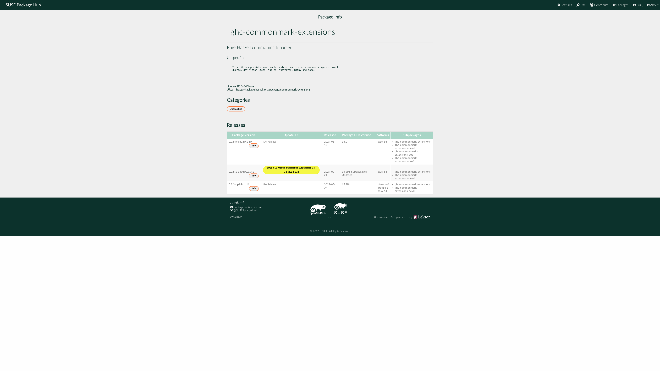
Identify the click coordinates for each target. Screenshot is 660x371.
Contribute (600, 5)
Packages (622, 5)
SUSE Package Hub (23, 5)
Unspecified (236, 109)
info (254, 146)
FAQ (639, 5)
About (654, 5)
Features (566, 5)
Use (583, 5)
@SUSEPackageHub (245, 210)
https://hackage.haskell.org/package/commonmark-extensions (273, 89)
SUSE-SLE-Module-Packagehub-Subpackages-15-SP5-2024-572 (291, 170)
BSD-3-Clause (245, 86)
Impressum (236, 217)
